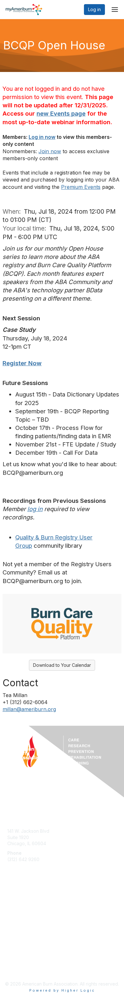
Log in (94, 9)
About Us (16, 955)
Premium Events (80, 187)
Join (11, 901)
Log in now (42, 137)
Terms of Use (21, 962)
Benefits (15, 907)
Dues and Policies (26, 913)
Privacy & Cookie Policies (34, 968)
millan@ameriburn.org (29, 709)
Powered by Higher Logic (62, 990)
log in (35, 509)
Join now (49, 151)
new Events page (61, 113)
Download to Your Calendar (62, 665)
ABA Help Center (25, 821)
